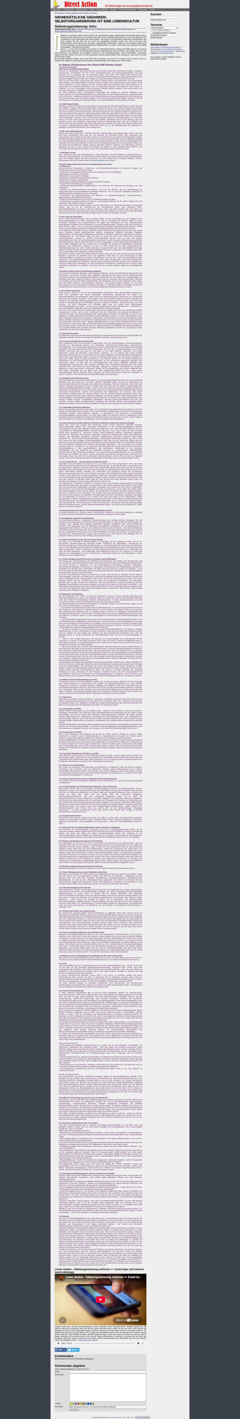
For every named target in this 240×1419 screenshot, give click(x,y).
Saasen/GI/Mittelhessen (128, 10)
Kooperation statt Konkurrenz (123, 29)
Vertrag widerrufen (143, 1417)
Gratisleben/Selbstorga (74, 13)
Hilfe (164, 20)
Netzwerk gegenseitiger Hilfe (65, 31)
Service (152, 10)
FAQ (124, 1417)
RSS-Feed (130, 1417)
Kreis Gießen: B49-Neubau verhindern (165, 47)
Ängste (79, 29)
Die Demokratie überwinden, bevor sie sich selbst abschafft (166, 50)
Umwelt (92, 10)
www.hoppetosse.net (100, 160)
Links (80, 31)
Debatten (113, 10)
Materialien (143, 10)
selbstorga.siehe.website (88, 1340)
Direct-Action (56, 10)
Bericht (142, 59)
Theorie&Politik (102, 10)
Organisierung (81, 10)
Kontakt (111, 1417)
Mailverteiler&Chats (166, 53)
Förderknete (88, 29)
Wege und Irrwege (91, 13)
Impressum (118, 1417)
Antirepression (68, 10)
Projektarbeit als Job (102, 29)
